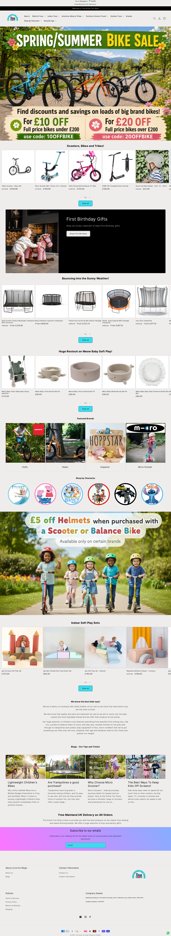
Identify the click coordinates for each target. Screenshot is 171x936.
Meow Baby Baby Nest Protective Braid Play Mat (152, 392)
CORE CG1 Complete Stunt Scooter (115, 186)
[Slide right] (90, 197)
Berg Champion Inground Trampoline (49, 321)
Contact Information (67, 877)
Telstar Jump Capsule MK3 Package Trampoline (115, 321)
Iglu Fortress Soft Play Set (11, 671)
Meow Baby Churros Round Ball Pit (82, 391)
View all (85, 203)
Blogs (8, 877)
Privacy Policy (11, 902)
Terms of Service (12, 898)
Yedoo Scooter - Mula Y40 (11, 186)
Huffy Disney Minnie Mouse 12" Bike (82, 186)
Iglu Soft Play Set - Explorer (95, 671)
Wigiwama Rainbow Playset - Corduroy (141, 671)
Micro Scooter (145, 467)
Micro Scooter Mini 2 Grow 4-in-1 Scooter (51, 186)
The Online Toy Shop (82, 935)
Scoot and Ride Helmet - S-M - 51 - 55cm (151, 186)
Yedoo (65, 467)
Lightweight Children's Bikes (22, 784)
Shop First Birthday (78, 234)
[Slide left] (81, 197)
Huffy (25, 467)
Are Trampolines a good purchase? (63, 784)
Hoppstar (105, 467)
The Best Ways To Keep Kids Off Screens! (143, 784)
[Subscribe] (103, 845)
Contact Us (63, 873)
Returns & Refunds (13, 906)
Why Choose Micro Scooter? (100, 784)
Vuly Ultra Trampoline (144, 321)
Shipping (9, 909)
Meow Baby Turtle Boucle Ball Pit (47, 391)
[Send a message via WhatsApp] (168, 933)
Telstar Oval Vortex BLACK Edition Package (85, 321)
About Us (9, 873)
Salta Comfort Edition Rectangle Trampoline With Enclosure (18, 321)
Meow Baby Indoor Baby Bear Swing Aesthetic (15, 392)
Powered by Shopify (95, 935)
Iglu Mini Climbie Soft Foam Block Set (57, 671)
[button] (38, 16)
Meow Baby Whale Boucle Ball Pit (114, 391)
